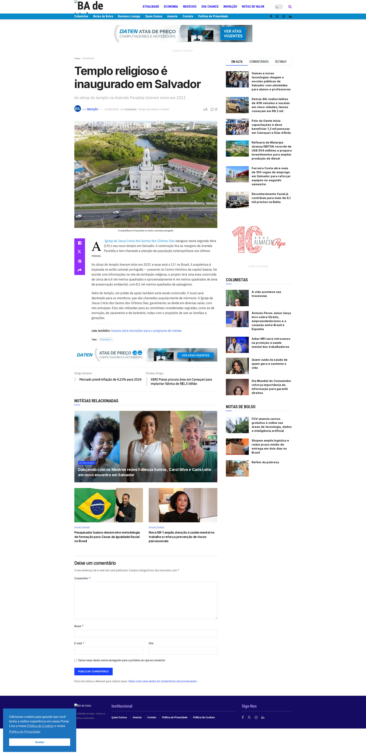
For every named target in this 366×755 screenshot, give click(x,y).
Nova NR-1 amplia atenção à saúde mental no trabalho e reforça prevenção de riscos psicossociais (181, 537)
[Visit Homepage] (97, 6)
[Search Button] (290, 6)
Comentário (82, 578)
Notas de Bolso (103, 16)
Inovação (230, 6)
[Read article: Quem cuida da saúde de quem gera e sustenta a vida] (237, 366)
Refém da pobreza (265, 462)
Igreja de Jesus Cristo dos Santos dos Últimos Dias (140, 241)
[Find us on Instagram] (284, 16)
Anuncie (172, 16)
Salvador (105, 339)
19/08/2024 (111, 109)
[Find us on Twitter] (277, 16)
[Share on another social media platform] (79, 270)
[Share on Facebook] (79, 243)
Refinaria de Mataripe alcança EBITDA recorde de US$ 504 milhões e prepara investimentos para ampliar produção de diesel (272, 150)
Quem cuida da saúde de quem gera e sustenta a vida (269, 363)
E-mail (79, 643)
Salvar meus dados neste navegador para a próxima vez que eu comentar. (121, 660)
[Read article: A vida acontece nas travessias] (237, 298)
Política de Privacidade (213, 16)
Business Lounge (129, 16)
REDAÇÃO (92, 109)
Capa (77, 58)
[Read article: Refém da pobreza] (237, 468)
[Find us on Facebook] (271, 16)
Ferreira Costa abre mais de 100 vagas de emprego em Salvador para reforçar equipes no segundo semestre (271, 176)
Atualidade (151, 6)
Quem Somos (153, 16)
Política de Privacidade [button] (24, 731)
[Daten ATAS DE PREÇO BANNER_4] (183, 33)
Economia (171, 6)
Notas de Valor (253, 6)
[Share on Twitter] (79, 252)
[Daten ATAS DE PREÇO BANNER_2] (145, 354)
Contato (188, 16)
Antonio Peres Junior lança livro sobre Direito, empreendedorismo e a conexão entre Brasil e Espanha (271, 321)
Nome (79, 626)
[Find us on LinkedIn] (290, 16)
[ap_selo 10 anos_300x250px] (258, 239)
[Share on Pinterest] (79, 261)
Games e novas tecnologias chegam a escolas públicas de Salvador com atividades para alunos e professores (271, 81)
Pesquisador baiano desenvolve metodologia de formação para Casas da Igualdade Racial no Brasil (107, 537)
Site (151, 643)
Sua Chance (209, 6)
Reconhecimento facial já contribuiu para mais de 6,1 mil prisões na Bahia (271, 198)
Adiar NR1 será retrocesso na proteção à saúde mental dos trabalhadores (271, 343)
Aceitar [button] (39, 742)
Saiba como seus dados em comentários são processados (162, 681)
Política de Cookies (204, 717)
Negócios (190, 6)
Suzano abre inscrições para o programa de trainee (146, 331)
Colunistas (81, 16)
